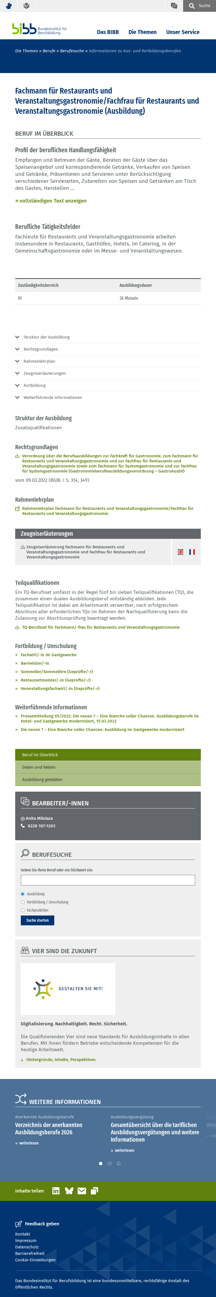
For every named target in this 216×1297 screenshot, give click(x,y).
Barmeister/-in (35, 663)
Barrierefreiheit (29, 1253)
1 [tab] (100, 1163)
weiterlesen (29, 1143)
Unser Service (182, 32)
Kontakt (22, 1234)
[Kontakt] (174, 6)
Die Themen (143, 32)
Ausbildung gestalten (42, 779)
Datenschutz (27, 1247)
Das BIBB (108, 32)
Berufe (49, 50)
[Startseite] (48, 29)
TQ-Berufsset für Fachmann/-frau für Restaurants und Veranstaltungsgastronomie (101, 627)
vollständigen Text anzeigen (53, 200)
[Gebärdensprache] (9, 6)
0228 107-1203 (41, 825)
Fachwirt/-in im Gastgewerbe (48, 654)
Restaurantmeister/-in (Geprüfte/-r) (56, 680)
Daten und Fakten (39, 767)
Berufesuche (72, 50)
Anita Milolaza (39, 818)
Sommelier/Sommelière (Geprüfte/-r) (57, 671)
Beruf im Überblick (40, 754)
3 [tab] (118, 1163)
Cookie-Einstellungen (35, 1259)
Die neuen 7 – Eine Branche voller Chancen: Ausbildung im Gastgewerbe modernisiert (102, 729)
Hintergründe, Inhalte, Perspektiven (61, 1059)
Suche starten (37, 920)
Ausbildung (36, 893)
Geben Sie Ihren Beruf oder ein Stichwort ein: (57, 870)
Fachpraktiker (38, 910)
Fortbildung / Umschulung (47, 902)
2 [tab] (109, 1163)
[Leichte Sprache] (26, 6)
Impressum (26, 1240)
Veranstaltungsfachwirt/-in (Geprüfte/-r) (60, 688)
